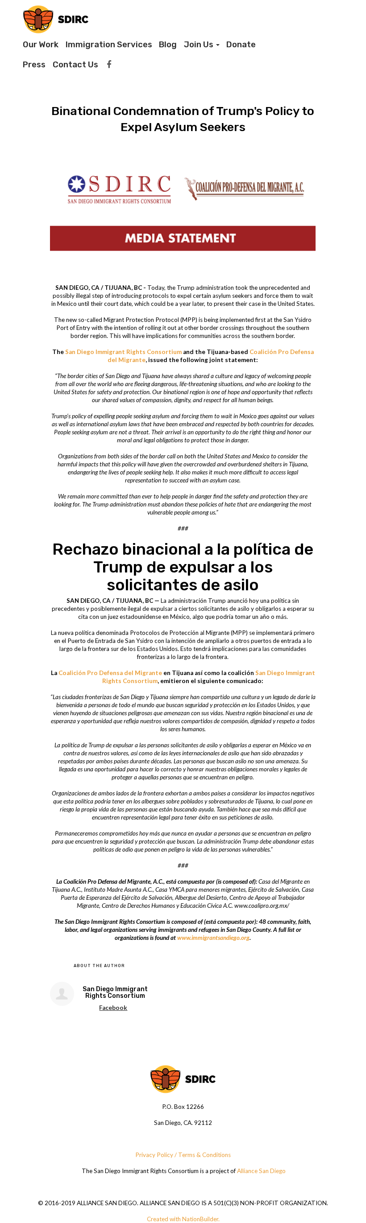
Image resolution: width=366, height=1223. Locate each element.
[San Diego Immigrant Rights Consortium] (62, 994)
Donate (241, 44)
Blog (168, 44)
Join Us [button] (199, 44)
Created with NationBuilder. (183, 1219)
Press (34, 65)
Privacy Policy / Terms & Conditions (183, 1154)
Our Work (40, 44)
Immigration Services (109, 44)
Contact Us (75, 65)
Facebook (113, 1007)
